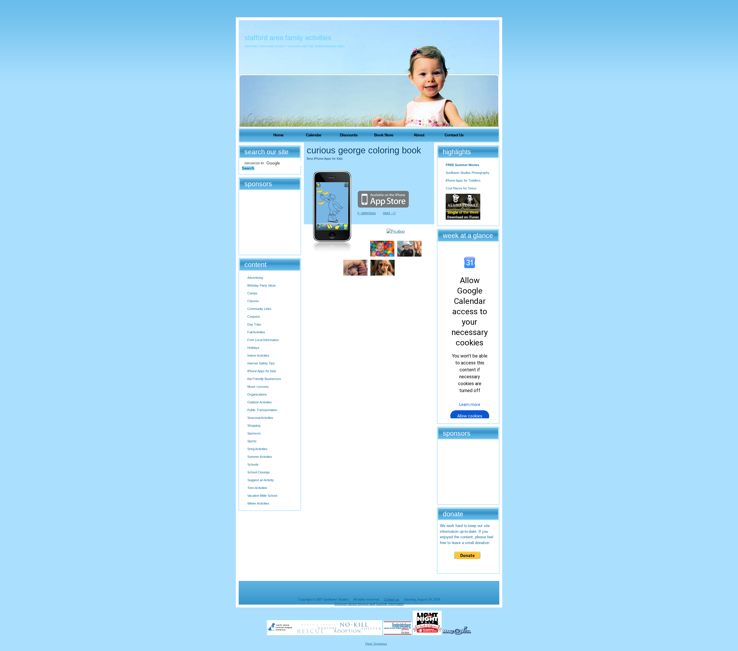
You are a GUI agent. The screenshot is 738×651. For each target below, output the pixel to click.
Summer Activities (259, 456)
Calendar (313, 135)
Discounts (348, 135)
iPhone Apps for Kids (261, 371)
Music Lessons (258, 386)
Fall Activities (256, 332)
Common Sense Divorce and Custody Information (369, 604)
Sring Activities (257, 449)
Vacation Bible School (262, 495)
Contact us (391, 599)
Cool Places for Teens (461, 188)
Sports (252, 441)
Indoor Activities (258, 355)
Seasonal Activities (260, 417)
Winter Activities (258, 503)
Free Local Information (263, 340)
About (419, 135)
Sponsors (254, 433)
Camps (252, 293)
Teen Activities (257, 488)
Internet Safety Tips (261, 363)
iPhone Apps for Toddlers (463, 180)
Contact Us (454, 135)
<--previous (366, 213)
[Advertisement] (270, 222)
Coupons (253, 316)
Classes (253, 301)
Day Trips (254, 324)
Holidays (253, 347)
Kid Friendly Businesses (264, 379)
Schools (253, 464)
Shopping (253, 425)
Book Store (383, 135)
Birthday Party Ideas (261, 285)
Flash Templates (376, 643)
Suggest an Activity (260, 480)
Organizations (257, 394)
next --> (389, 213)
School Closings (258, 472)
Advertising (255, 277)
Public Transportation (262, 410)
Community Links (259, 309)
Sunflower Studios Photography (468, 172)
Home (278, 135)
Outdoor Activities (259, 402)
